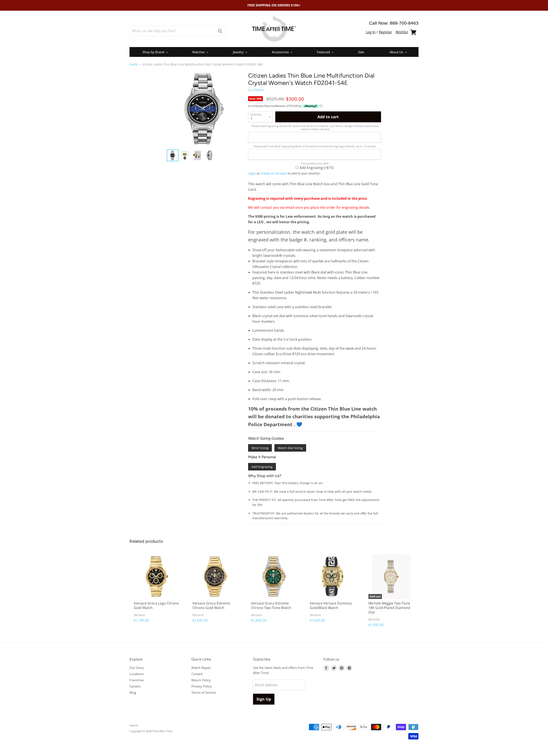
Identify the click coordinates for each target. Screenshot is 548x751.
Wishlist (402, 32)
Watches (199, 52)
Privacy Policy (201, 686)
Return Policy (201, 680)
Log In (370, 32)
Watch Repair (201, 667)
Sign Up (263, 699)
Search (134, 725)
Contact (197, 674)
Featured (324, 52)
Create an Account (274, 173)
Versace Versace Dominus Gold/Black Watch (331, 605)
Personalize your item (315, 163)
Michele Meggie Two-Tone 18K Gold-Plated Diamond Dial (389, 608)
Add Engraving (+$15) (316, 167)
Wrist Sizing (260, 448)
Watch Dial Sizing (290, 448)
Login (252, 173)
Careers (135, 686)
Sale (361, 52)
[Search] (220, 31)
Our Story (137, 667)
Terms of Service (203, 692)
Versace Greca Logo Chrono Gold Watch (156, 605)
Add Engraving (262, 467)
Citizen (258, 89)
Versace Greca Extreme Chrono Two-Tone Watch (271, 605)
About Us (397, 52)
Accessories (281, 52)
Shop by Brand (153, 52)
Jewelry (238, 52)
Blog (133, 692)
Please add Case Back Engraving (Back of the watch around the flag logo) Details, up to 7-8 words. (315, 146)
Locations (137, 674)
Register (385, 32)
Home (134, 64)
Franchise (137, 680)
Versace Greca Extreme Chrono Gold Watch (211, 605)
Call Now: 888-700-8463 (393, 23)
